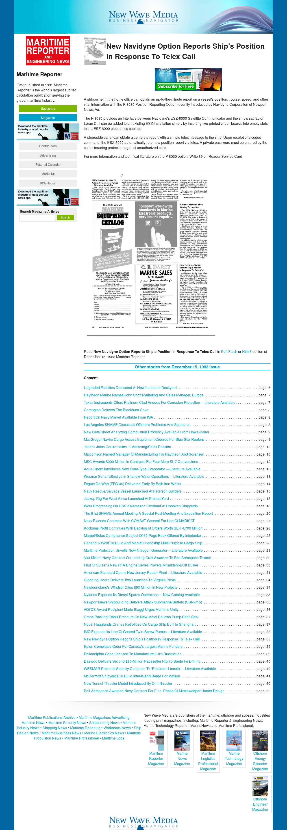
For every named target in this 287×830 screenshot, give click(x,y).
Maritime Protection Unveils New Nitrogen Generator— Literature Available (143, 550)
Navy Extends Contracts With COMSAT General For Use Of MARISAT (139, 520)
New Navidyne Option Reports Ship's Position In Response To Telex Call (142, 639)
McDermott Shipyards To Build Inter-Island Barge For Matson (132, 676)
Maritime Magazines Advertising (104, 717)
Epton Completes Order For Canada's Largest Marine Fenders (133, 646)
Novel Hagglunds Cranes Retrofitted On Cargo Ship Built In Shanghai (139, 624)
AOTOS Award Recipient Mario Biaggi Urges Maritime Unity (131, 609)
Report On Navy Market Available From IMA (118, 417)
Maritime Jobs (113, 738)
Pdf (223, 351)
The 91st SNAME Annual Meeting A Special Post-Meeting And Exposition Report (148, 513)
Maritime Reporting (85, 727)
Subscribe (48, 108)
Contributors (48, 146)
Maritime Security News (67, 722)
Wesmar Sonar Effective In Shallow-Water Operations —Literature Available (144, 476)
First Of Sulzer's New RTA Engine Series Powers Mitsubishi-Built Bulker (141, 565)
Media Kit (48, 173)
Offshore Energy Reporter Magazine (260, 761)
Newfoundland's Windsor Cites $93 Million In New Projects (130, 587)
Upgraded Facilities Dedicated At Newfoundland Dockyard (130, 387)
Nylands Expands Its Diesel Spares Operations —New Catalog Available (142, 594)
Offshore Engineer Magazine (260, 804)
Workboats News (117, 727)
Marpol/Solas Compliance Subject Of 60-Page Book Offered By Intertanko (142, 535)
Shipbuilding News (104, 722)
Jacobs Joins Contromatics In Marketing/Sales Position (127, 446)
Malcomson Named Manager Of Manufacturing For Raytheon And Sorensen (144, 454)
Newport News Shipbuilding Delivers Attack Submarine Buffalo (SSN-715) (143, 602)
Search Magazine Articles (39, 211)
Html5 (247, 351)
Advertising (48, 155)
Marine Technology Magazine (234, 758)
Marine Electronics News (104, 732)
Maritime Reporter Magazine (156, 758)
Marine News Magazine (182, 758)
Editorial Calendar (48, 164)
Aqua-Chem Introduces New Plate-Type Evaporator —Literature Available (142, 468)
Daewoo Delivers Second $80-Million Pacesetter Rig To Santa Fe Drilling (142, 661)
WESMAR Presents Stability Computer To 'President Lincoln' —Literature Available (150, 668)
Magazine (48, 117)
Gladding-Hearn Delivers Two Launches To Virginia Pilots (130, 579)
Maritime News (33, 722)
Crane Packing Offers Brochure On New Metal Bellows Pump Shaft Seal (141, 616)
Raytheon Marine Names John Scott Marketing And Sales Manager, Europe (144, 395)
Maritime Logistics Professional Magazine (208, 761)
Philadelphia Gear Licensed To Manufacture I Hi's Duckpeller (132, 653)
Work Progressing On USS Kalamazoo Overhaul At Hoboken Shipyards (141, 505)
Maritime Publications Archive (52, 717)
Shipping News (55, 727)
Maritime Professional (81, 738)
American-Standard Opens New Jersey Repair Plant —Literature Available (143, 572)
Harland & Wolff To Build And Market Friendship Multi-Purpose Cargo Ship (143, 542)
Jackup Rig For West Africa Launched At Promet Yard (126, 498)
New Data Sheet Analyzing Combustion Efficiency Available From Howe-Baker (146, 431)
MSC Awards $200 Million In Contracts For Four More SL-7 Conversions (141, 461)
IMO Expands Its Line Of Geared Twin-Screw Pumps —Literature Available (143, 631)
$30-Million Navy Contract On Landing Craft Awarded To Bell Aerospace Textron (147, 557)
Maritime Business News (62, 732)
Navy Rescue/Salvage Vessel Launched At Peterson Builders (133, 491)
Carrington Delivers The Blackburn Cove (116, 409)
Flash (232, 351)
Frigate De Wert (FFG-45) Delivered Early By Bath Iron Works (132, 483)
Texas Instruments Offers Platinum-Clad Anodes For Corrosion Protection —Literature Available (159, 402)
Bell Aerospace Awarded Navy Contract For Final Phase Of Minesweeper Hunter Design (154, 690)
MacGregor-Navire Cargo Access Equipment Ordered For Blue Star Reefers (144, 439)
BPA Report (48, 183)
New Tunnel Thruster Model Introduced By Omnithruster (128, 683)
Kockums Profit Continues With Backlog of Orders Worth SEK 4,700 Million (143, 528)
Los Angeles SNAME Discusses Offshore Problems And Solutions (136, 424)
